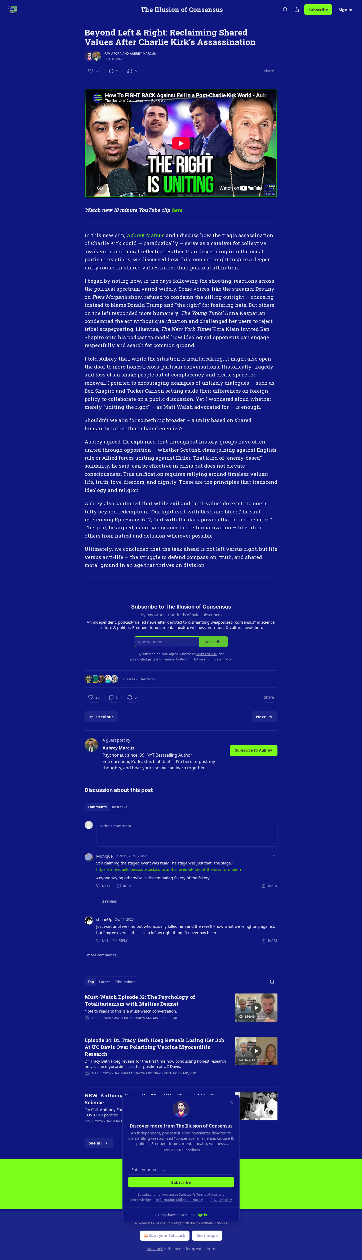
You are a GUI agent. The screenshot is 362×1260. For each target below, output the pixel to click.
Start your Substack (167, 1235)
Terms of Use (206, 1194)
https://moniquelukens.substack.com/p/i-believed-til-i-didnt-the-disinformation (168, 869)
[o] (256, 1007)
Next (261, 716)
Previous (104, 716)
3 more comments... (102, 955)
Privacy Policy (221, 1199)
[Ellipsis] (275, 855)
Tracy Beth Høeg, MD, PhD (174, 1073)
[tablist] (107, 807)
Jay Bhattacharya (129, 1018)
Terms (189, 1222)
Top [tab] (91, 981)
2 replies (109, 901)
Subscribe (318, 9)
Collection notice (213, 1222)
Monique (104, 856)
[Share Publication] (297, 9)
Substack (155, 1248)
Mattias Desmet (166, 1018)
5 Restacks (146, 679)
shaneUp (104, 919)
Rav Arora (113, 53)
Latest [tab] (104, 981)
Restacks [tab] (119, 807)
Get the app (207, 1235)
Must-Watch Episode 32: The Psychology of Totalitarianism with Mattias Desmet (140, 1000)
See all (95, 1143)
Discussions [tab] (125, 981)
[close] (232, 1102)
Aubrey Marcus (143, 53)
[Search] (285, 9)
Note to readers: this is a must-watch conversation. (131, 1011)
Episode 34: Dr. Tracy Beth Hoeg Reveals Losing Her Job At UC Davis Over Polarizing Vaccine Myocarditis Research (154, 1047)
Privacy (175, 1222)
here (176, 210)
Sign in (345, 9)
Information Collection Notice (179, 1199)
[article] (181, 1010)
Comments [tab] (97, 807)
